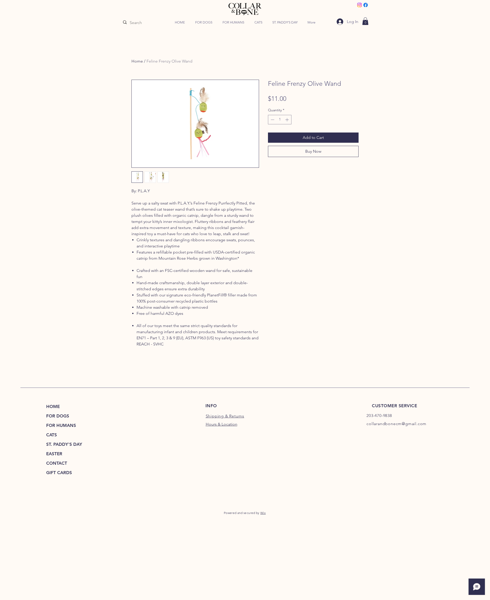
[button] (203, 22)
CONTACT (56, 463)
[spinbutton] (279, 119)
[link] (365, 21)
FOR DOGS (57, 415)
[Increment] (287, 119)
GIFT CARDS (59, 472)
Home (137, 61)
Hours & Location (221, 424)
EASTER (54, 453)
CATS (51, 434)
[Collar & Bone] (359, 5)
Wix (263, 513)
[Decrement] (272, 119)
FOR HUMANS (61, 425)
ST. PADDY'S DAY (64, 444)
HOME (53, 406)
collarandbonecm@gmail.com (396, 423)
